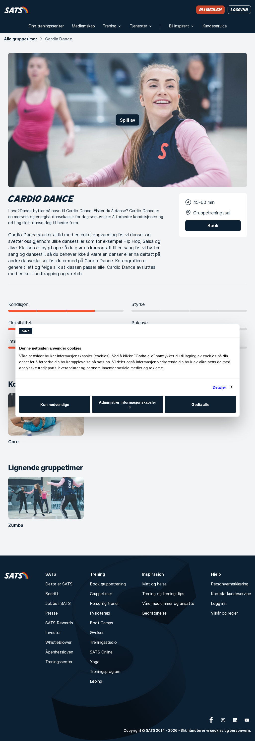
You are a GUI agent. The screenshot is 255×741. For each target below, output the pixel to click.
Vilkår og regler (224, 613)
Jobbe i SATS (58, 603)
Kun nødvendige (54, 404)
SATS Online (101, 651)
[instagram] (223, 720)
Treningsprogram (105, 671)
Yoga (94, 661)
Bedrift (51, 593)
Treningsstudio (103, 642)
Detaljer (219, 387)
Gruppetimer (101, 593)
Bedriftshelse (154, 613)
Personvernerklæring (229, 583)
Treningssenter (58, 661)
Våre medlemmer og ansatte (168, 603)
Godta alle (200, 404)
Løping (96, 681)
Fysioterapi (100, 613)
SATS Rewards (59, 622)
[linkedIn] (235, 720)
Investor (53, 632)
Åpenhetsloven (59, 651)
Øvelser (97, 632)
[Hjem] (16, 9)
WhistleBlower (58, 642)
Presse (51, 613)
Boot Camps (101, 622)
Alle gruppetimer (20, 38)
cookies (217, 730)
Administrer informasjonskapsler (127, 402)
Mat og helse (154, 583)
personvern (240, 730)
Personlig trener (104, 603)
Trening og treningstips (163, 593)
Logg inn (219, 603)
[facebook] (211, 720)
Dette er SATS (58, 583)
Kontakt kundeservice (231, 593)
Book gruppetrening (108, 583)
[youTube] (247, 720)
